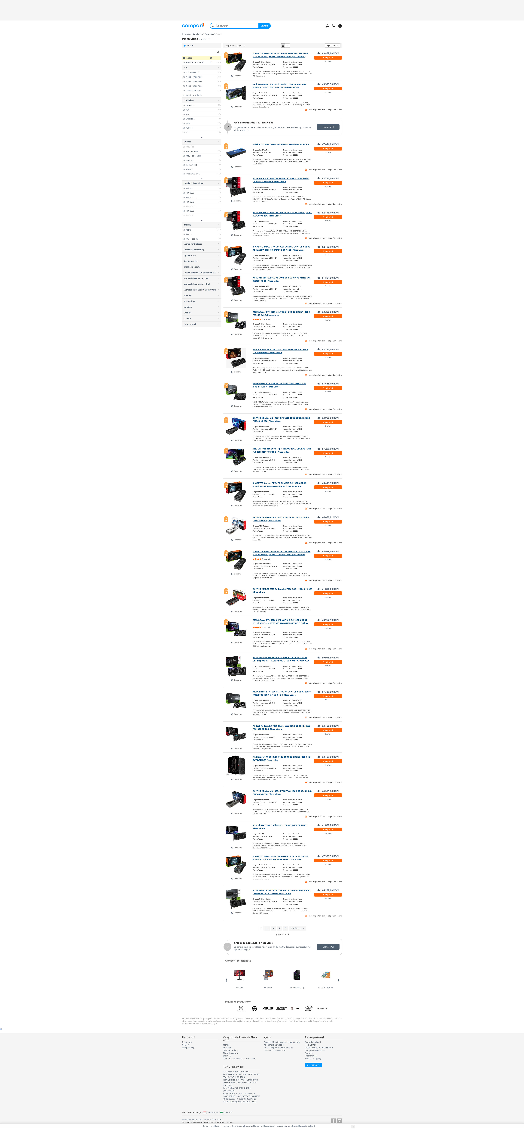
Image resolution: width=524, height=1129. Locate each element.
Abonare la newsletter (274, 1044)
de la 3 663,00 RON (328, 383)
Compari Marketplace (315, 1050)
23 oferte (328, 426)
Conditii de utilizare (213, 1119)
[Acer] (281, 1008)
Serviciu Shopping (313, 1058)
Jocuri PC (227, 1055)
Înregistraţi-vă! (313, 1065)
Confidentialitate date (192, 1119)
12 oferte (328, 320)
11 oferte (328, 92)
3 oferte (328, 152)
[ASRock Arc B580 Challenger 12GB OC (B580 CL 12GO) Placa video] (238, 834)
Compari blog (188, 1047)
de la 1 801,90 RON (328, 277)
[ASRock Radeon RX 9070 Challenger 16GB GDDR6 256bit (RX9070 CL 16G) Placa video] (238, 734)
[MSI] (295, 1008)
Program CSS (311, 1055)
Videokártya (212, 1112)
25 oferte (328, 628)
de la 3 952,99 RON (328, 620)
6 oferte (328, 286)
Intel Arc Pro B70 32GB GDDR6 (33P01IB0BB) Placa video (281, 144)
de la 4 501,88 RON (328, 791)
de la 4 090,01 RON (328, 517)
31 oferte (328, 864)
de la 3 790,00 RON (328, 178)
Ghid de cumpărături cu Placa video (253, 122)
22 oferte (328, 734)
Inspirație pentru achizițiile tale (278, 1047)
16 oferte (328, 559)
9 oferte (328, 392)
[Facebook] (333, 1120)
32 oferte (328, 186)
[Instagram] (339, 1120)
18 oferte (328, 357)
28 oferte (328, 700)
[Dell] (241, 1008)
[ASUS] (268, 1008)
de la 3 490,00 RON (328, 725)
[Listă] (283, 45)
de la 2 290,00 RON (328, 311)
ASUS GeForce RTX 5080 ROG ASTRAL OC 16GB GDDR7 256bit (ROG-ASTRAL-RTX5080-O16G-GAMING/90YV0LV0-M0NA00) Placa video (281, 660)
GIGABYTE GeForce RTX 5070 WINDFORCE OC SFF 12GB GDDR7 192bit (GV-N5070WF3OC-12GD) (241, 1074)
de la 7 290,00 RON (328, 448)
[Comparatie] (327, 25)
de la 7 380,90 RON (328, 691)
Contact (185, 1044)
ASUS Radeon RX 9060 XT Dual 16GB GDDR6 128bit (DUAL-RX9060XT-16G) (239, 1100)
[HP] (254, 1008)
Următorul (328, 127)
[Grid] (287, 45)
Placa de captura (325, 987)
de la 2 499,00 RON (328, 212)
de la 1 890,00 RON (328, 589)
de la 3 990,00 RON (328, 417)
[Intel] (308, 1008)
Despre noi (187, 1042)
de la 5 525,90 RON (328, 84)
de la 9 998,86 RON (328, 657)
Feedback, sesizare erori (275, 1050)
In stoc (204, 39)
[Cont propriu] (340, 25)
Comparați (328, 57)
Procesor (268, 987)
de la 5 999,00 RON (328, 551)
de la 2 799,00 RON (328, 246)
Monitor (239, 987)
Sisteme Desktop (296, 987)
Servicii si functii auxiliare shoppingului (282, 1042)
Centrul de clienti (313, 1042)
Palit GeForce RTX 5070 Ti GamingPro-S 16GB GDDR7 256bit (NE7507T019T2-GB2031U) (240, 1082)
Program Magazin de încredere (319, 1047)
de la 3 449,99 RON (328, 483)
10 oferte (328, 765)
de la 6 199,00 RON (328, 890)
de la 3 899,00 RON (328, 53)
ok (218, 52)
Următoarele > (297, 928)
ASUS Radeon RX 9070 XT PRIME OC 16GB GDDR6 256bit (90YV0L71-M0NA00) (241, 1094)
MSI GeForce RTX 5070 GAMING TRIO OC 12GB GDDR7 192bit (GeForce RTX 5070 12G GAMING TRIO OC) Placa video (281, 623)
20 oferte (328, 666)
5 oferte (328, 457)
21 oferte (328, 61)
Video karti (228, 1112)
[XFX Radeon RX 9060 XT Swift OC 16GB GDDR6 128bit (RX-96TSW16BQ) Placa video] (238, 765)
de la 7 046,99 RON (328, 144)
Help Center (310, 1044)
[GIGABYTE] (322, 1008)
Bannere (309, 1053)
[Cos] (333, 25)
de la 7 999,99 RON (328, 856)
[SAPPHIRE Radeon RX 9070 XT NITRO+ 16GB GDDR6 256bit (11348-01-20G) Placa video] (238, 799)
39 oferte (328, 491)
